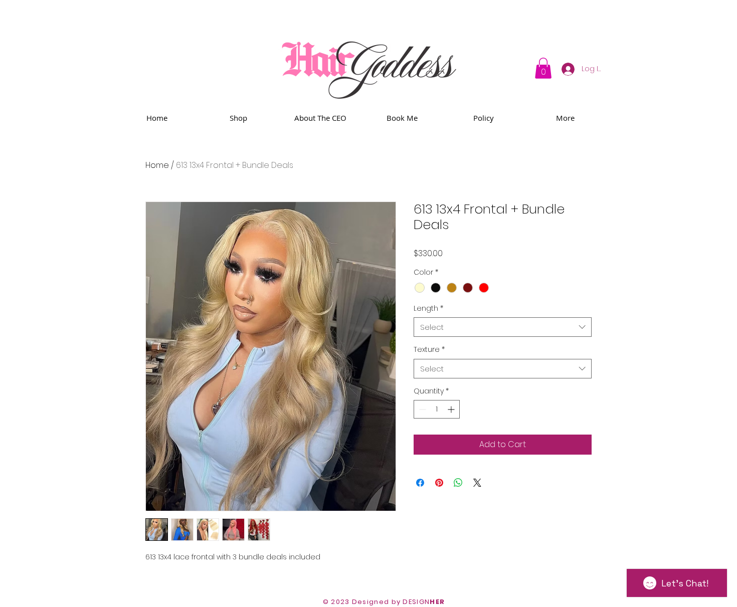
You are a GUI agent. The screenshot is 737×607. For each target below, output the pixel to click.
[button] (543, 68)
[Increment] (452, 409)
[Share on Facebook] (420, 483)
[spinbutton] (437, 409)
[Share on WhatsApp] (458, 483)
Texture (429, 349)
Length (428, 308)
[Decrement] (421, 409)
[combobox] (503, 327)
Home (157, 165)
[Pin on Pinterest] (439, 483)
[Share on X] (477, 483)
